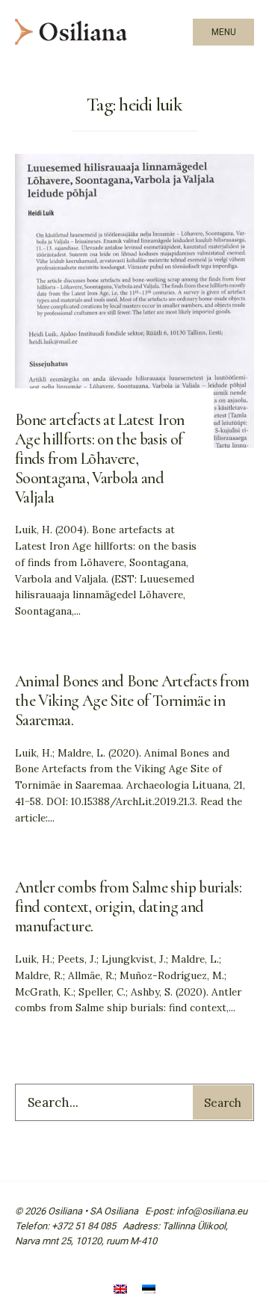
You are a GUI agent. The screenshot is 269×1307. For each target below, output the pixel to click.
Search (222, 1103)
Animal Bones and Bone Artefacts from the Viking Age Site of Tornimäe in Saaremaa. (132, 700)
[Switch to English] (120, 1290)
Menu (223, 32)
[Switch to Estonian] (148, 1290)
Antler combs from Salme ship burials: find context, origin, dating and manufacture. (128, 907)
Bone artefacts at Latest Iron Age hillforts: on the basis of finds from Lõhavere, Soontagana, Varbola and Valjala (99, 458)
